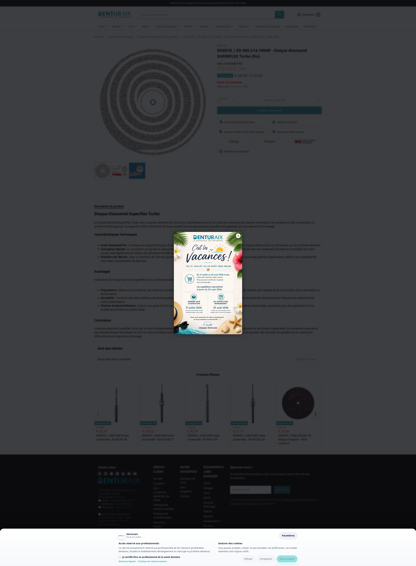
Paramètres (288, 535)
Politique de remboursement (152, 561)
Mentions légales (127, 561)
